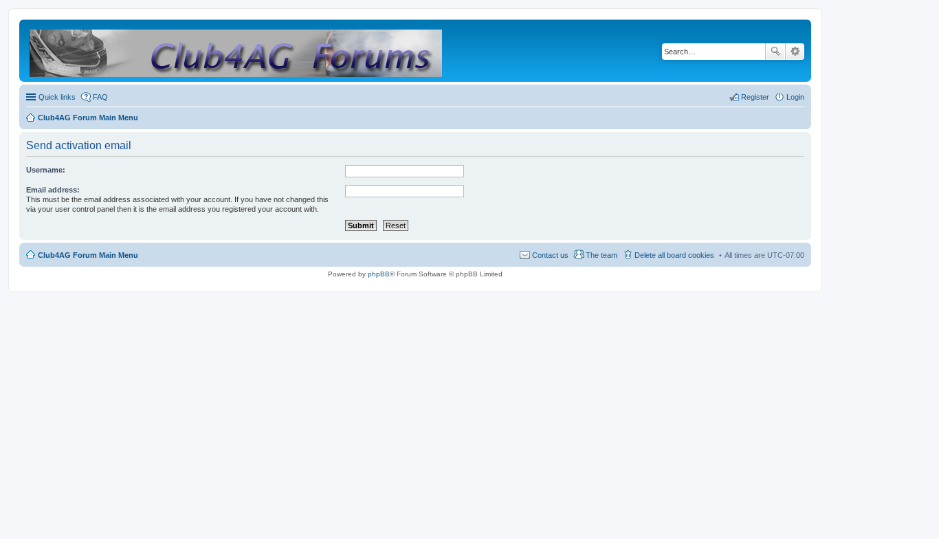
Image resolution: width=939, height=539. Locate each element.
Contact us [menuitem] (550, 255)
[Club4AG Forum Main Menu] (237, 50)
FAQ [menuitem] (100, 97)
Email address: (53, 190)
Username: (45, 170)
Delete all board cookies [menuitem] (674, 255)
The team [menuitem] (601, 255)
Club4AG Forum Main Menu (88, 255)
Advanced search (795, 51)
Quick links (57, 97)
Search (775, 51)
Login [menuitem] (795, 97)
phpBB (379, 274)
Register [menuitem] (755, 97)
